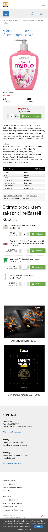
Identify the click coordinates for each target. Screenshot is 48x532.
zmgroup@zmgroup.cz (17, 445)
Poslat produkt (13, 198)
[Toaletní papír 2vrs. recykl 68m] (5, 227)
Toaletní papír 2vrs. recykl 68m (23, 226)
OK (39, 526)
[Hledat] (6, 13)
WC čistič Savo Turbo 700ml (22, 275)
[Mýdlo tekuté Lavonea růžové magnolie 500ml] (24, 64)
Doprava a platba (9, 481)
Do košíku (40, 234)
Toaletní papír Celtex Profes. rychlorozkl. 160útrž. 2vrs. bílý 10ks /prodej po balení (27, 242)
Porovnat (41, 169)
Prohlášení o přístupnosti (13, 510)
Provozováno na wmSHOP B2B (14, 518)
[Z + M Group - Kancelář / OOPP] (5, 6)
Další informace (24, 529)
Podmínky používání (10, 507)
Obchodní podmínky (10, 484)
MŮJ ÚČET (33, 14)
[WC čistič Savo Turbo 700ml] (5, 277)
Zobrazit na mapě (13, 432)
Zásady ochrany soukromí (13, 487)
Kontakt (6, 491)
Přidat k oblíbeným (14, 196)
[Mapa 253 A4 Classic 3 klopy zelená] (5, 260)
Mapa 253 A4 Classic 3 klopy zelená (25, 259)
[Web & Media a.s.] (43, 516)
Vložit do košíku (32, 116)
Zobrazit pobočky (14, 463)
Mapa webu (7, 496)
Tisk (27, 198)
